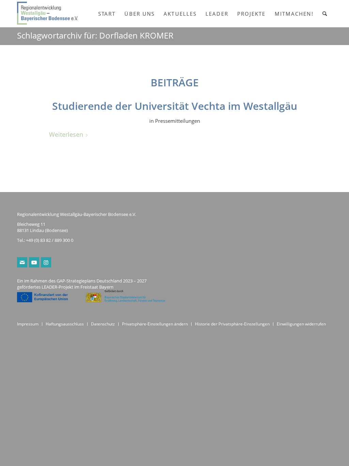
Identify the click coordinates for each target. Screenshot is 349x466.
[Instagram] (46, 262)
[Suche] (325, 13)
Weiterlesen (66, 134)
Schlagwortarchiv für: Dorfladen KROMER (95, 35)
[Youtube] (34, 262)
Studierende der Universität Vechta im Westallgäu (174, 106)
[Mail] (22, 262)
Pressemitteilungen (177, 120)
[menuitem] (107, 13)
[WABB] (47, 13)
